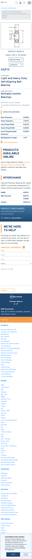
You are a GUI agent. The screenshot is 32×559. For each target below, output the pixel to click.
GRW (2, 429)
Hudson (3, 418)
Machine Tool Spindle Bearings (10, 348)
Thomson (4, 455)
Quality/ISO (4, 496)
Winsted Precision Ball (8, 462)
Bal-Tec (3, 450)
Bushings (3, 339)
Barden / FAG (5, 441)
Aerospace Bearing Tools (8, 329)
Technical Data (5, 525)
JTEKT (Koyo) (5, 387)
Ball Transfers (5, 336)
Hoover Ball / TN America (9, 446)
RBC (2, 389)
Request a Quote (15, 59)
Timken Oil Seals (6, 432)
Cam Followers (5, 341)
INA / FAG (4, 394)
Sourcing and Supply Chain (9, 512)
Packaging (4, 498)
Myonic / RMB (5, 410)
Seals (2, 364)
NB (2, 427)
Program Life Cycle (7, 507)
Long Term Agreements (8, 505)
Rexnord (3, 413)
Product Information (7, 523)
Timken (3, 406)
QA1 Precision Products (8, 464)
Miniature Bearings (6, 350)
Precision (4, 480)
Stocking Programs (7, 503)
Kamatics (4, 392)
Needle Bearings (6, 355)
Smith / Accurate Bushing (9, 420)
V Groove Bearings (6, 376)
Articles (3, 530)
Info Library (5, 519)
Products (4, 325)
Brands (4, 381)
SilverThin (4, 401)
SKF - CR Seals (5, 439)
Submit (4, 290)
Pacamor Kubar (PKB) (7, 457)
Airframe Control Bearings (8, 8)
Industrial (4, 475)
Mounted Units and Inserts (9, 353)
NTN (2, 453)
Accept (13, 554)
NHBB (3, 396)
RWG (2, 448)
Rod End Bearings (6, 360)
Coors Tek (4, 443)
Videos (3, 532)
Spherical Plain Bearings (8, 369)
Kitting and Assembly (7, 510)
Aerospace (4, 473)
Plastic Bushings (6, 357)
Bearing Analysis (6, 500)
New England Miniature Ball (9, 460)
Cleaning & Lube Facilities (9, 493)
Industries (5, 469)
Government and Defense (9, 514)
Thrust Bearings (6, 374)
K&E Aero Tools (5, 399)
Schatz (3, 415)
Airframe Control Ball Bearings (11, 12)
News (2, 528)
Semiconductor (5, 485)
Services (4, 489)
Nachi (3, 422)
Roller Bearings (5, 362)
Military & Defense (6, 482)
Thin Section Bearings (7, 371)
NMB (2, 385)
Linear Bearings (6, 346)
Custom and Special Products (10, 343)
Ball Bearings (5, 334)
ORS (2, 436)
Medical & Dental (6, 478)
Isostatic (3, 403)
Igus (2, 434)
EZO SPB (3, 425)
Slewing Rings (5, 367)
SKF (2, 408)
